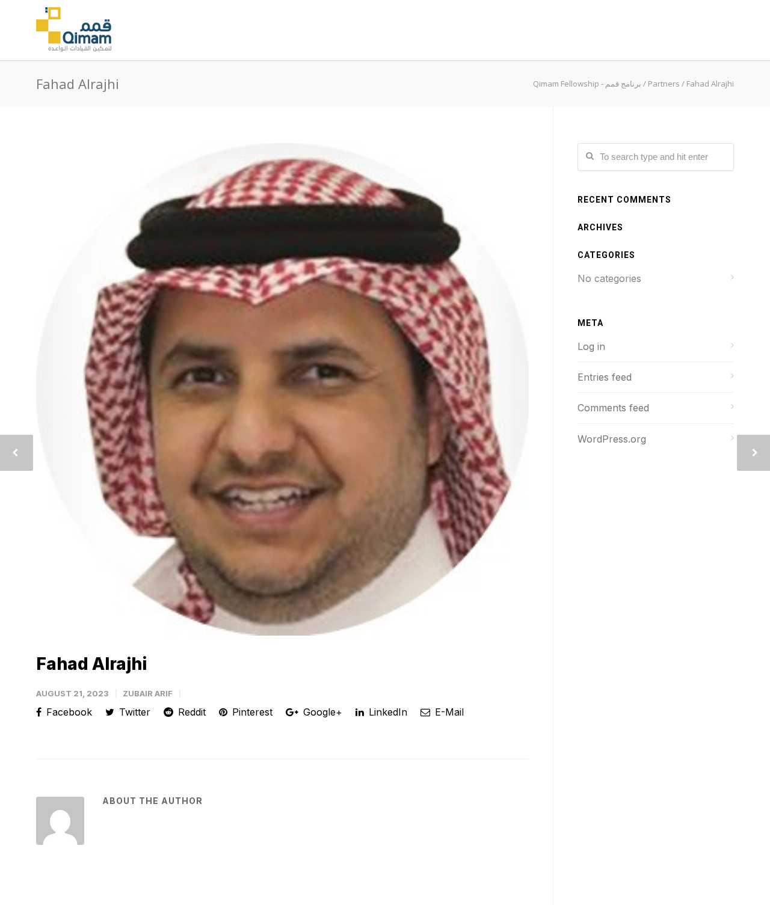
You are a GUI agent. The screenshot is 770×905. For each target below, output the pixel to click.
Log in (591, 346)
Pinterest (251, 712)
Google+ (321, 712)
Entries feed (605, 377)
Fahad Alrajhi (91, 664)
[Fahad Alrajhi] (282, 389)
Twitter (133, 712)
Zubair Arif (148, 693)
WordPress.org (612, 439)
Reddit (190, 712)
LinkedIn (386, 712)
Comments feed (613, 408)
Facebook (67, 712)
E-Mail (448, 712)
